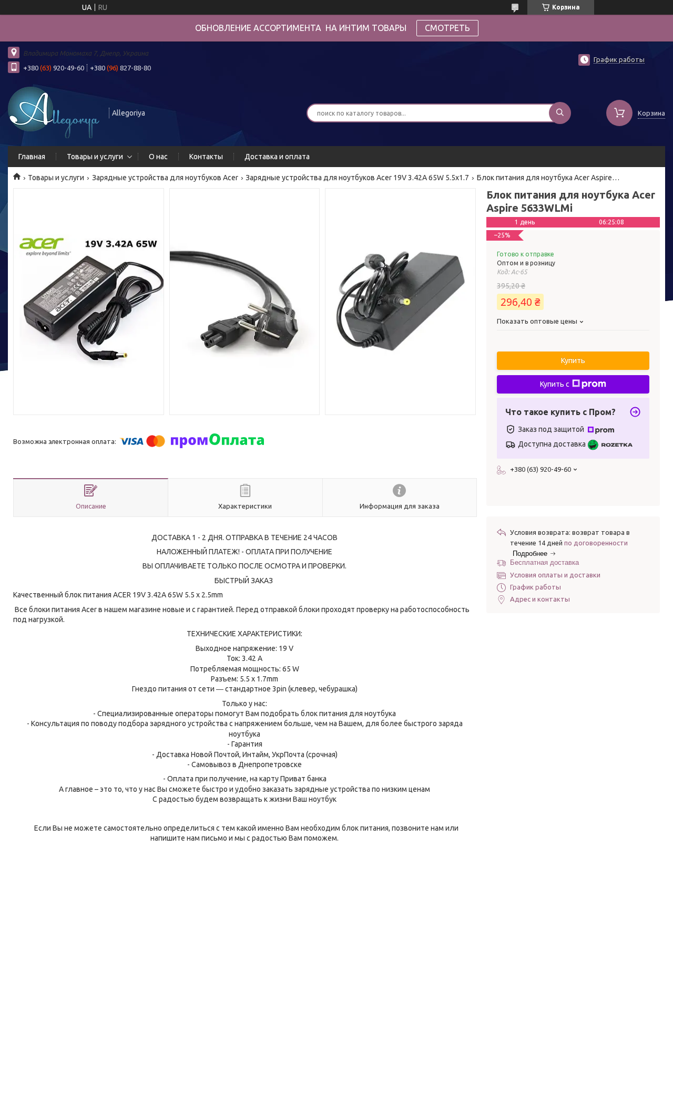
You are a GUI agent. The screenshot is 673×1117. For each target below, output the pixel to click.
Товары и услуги (95, 156)
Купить (573, 360)
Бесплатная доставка (544, 562)
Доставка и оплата (277, 156)
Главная (31, 156)
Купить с (554, 384)
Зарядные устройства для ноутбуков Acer (165, 177)
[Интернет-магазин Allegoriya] (53, 112)
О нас (158, 156)
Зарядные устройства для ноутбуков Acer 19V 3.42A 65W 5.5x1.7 (357, 177)
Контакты (206, 156)
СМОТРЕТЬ (447, 28)
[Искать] (560, 113)
